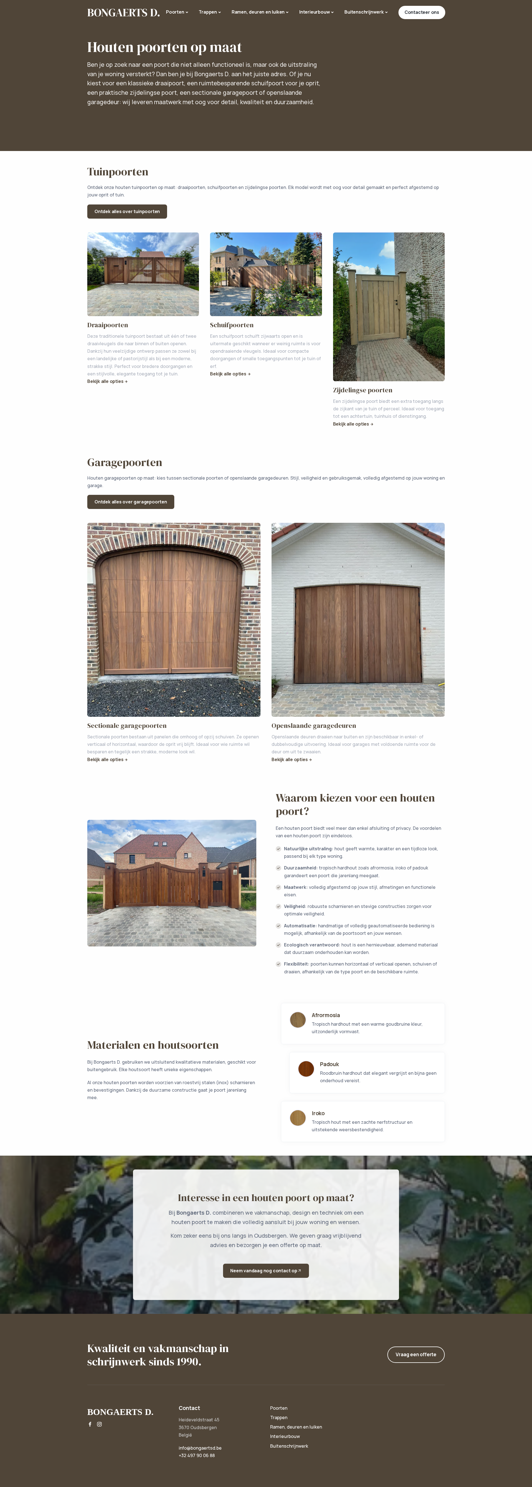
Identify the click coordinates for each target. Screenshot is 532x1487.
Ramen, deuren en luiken (258, 12)
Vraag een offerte (416, 1354)
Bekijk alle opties (105, 381)
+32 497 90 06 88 (197, 1455)
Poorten (175, 12)
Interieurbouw (314, 12)
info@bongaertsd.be (200, 1448)
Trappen (208, 12)
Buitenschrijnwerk (364, 12)
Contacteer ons (422, 12)
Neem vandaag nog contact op (263, 1271)
